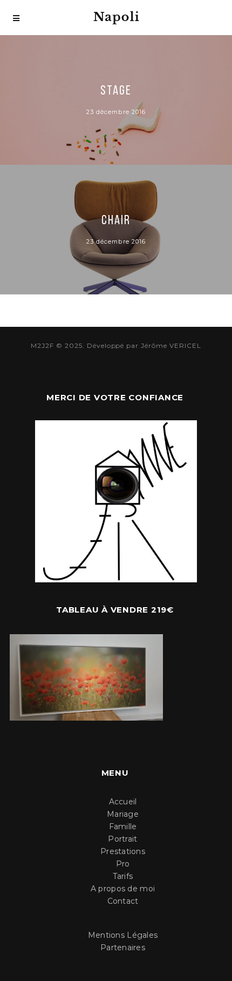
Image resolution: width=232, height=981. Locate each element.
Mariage (123, 814)
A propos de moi (123, 888)
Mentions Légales (123, 935)
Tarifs (123, 876)
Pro (123, 864)
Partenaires (122, 947)
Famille (123, 826)
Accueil (123, 802)
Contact (123, 901)
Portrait (122, 839)
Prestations (122, 851)
